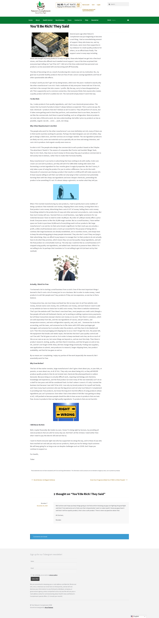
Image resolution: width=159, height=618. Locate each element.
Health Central (47, 20)
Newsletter (94, 20)
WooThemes (49, 607)
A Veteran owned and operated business (88, 10)
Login (98, 5)
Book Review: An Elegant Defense (44, 480)
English (136, 616)
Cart (93, 5)
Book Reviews (60, 20)
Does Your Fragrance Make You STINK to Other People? (107, 480)
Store (69, 20)
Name (32, 561)
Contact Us (78, 20)
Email (32, 568)
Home (30, 20)
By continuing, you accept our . (45, 575)
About (38, 20)
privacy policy (53, 575)
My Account (85, 5)
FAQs (86, 20)
